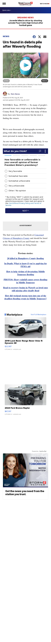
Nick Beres (15, 94)
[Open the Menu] (4, 4)
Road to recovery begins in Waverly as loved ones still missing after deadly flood (25, 289)
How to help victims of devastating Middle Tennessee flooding (25, 273)
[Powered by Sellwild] (42, 451)
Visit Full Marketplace (38, 314)
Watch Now (44, 3)
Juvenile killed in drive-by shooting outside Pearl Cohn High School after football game (25, 22)
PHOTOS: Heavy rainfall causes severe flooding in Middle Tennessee (25, 281)
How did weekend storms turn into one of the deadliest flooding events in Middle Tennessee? (25, 297)
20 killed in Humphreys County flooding (25, 258)
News (6, 36)
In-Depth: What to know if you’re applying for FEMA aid (25, 265)
